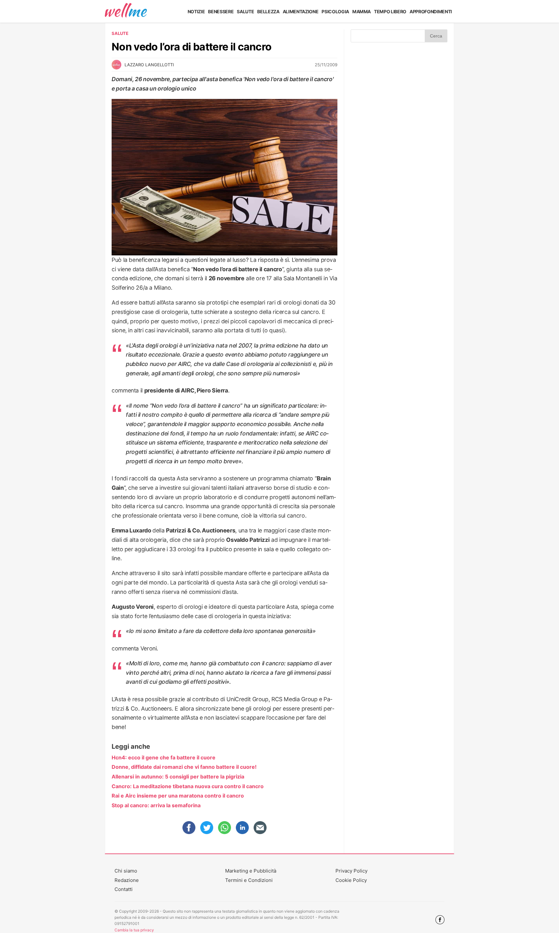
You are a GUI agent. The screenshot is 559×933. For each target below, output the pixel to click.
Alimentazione (301, 11)
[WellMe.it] (126, 11)
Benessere (221, 11)
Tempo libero (390, 11)
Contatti (124, 889)
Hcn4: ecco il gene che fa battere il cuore (163, 757)
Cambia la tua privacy (134, 930)
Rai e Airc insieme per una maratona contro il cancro (178, 795)
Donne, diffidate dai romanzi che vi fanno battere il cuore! (184, 767)
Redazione (127, 880)
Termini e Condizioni (249, 880)
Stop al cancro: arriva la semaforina (156, 805)
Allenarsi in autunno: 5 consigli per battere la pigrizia (178, 776)
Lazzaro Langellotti (149, 64)
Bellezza (268, 11)
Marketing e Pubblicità (250, 871)
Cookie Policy (351, 880)
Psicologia (335, 11)
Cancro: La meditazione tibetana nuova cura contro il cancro (188, 786)
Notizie (196, 11)
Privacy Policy (351, 871)
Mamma (361, 11)
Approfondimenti (431, 11)
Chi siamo (126, 871)
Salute (245, 11)
